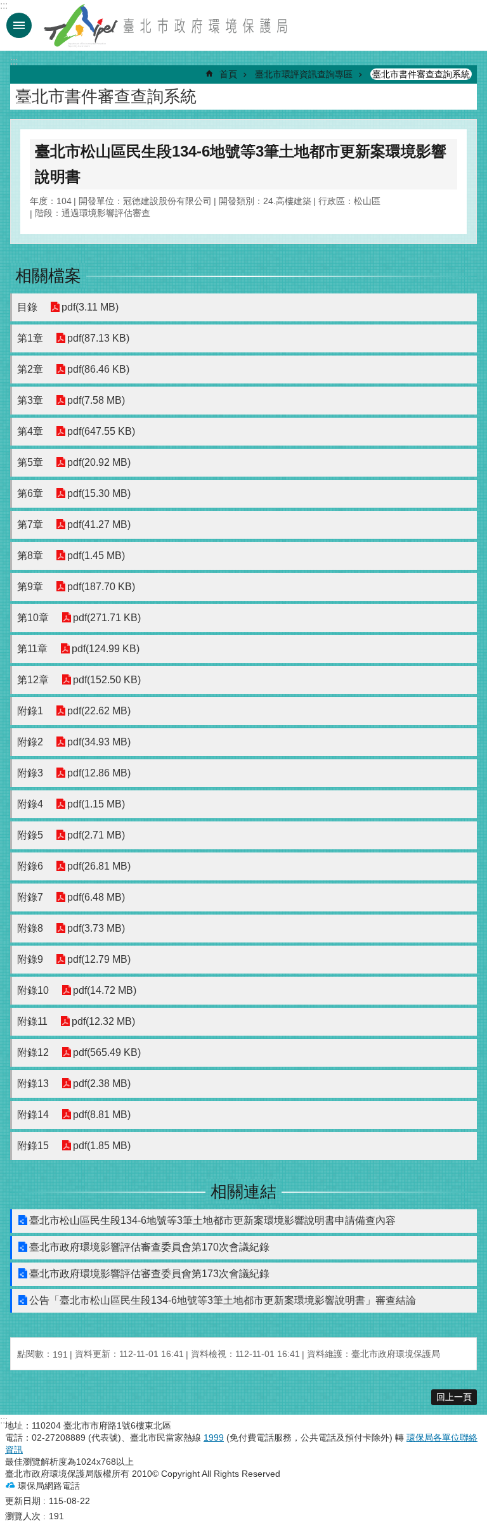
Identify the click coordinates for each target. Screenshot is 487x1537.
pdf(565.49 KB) (107, 1052)
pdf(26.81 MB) (99, 866)
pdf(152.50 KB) (107, 679)
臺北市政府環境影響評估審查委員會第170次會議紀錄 (149, 1247)
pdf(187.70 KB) (101, 586)
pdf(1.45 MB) (96, 555)
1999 (214, 1437)
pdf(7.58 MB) (96, 400)
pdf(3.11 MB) (90, 307)
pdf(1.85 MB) (102, 1145)
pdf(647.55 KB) (101, 431)
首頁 (228, 74)
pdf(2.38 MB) (102, 1083)
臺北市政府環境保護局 (167, 25)
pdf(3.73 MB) (96, 928)
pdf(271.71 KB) (107, 617)
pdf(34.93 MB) (99, 741)
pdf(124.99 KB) (106, 648)
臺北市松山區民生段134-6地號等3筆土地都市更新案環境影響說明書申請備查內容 (212, 1220)
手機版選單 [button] (19, 25)
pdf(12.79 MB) (99, 959)
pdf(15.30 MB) (99, 493)
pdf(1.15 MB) (96, 804)
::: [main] (14, 61)
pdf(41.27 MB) (99, 524)
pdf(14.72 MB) (104, 990)
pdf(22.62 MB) (99, 710)
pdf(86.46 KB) (98, 369)
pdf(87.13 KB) (98, 338)
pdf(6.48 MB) (96, 897)
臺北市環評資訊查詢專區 (304, 74)
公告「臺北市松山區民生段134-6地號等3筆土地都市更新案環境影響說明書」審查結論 (222, 1300)
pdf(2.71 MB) (96, 835)
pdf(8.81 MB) (102, 1114)
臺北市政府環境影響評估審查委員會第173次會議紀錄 (149, 1273)
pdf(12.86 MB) (99, 773)
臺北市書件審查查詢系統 (421, 74)
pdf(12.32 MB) (103, 1021)
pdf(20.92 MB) (99, 462)
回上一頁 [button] (454, 1397)
